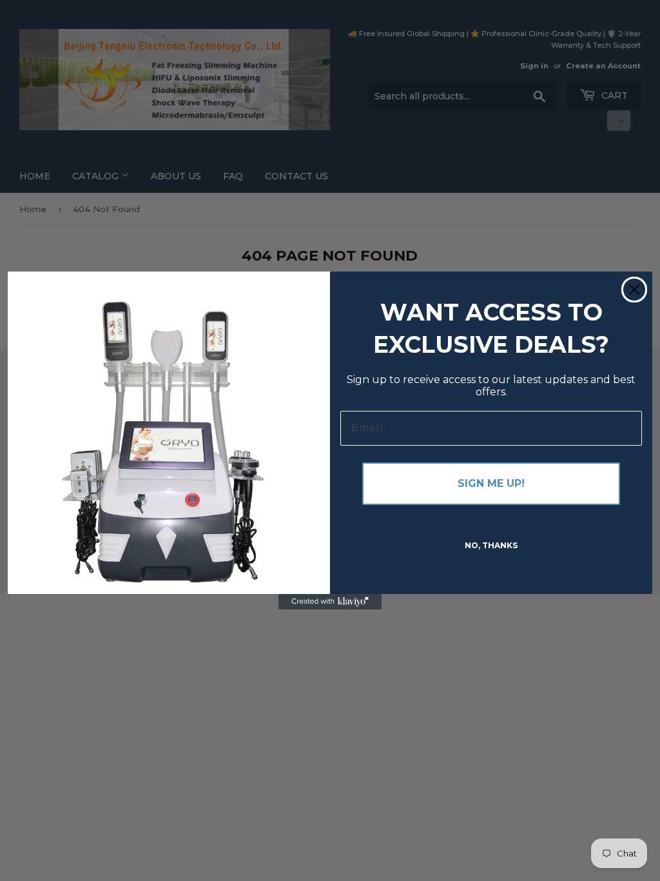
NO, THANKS (491, 545)
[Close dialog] (634, 289)
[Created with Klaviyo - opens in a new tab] (330, 601)
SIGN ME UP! (491, 483)
